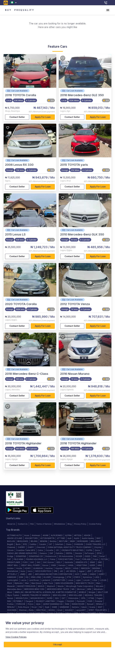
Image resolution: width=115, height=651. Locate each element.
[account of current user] (107, 10)
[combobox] (14, 2)
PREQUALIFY (24, 10)
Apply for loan (43, 117)
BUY (8, 10)
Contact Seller (17, 117)
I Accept (57, 644)
